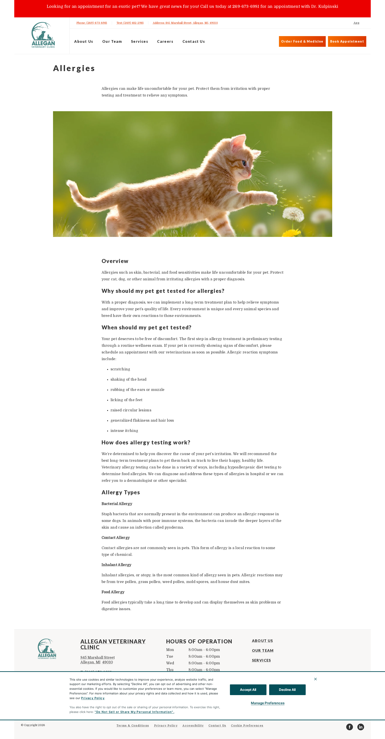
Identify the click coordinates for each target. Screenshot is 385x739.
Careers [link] (165, 41)
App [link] (357, 23)
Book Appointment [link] (347, 41)
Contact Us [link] (193, 41)
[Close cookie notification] (315, 679)
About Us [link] (83, 41)
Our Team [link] (112, 41)
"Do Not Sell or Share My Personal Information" (134, 712)
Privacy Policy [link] (166, 725)
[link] (43, 35)
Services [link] (139, 41)
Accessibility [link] (193, 725)
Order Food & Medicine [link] (302, 41)
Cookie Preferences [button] (247, 725)
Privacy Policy (92, 698)
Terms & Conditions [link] (133, 725)
